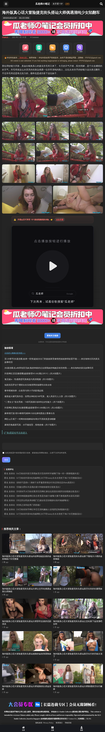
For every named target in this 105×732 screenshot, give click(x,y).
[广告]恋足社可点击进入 (15, 433)
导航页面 (68, 723)
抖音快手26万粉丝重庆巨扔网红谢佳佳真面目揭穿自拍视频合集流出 (47, 491)
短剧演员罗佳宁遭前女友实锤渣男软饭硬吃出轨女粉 (28, 385)
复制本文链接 (52, 335)
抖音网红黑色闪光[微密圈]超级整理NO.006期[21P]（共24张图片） (34, 408)
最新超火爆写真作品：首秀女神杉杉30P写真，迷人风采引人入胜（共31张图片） (40, 396)
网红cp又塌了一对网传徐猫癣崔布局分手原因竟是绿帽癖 (30, 419)
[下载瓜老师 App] (67, 4)
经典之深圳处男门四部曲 (28, 505)
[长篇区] (39, 48)
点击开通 (59, 220)
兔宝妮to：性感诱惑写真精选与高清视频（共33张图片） (29, 379)
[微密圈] (66, 48)
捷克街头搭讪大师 (10, 18)
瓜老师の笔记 (42, 3)
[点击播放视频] (52, 266)
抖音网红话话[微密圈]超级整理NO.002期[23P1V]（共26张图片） (33, 373)
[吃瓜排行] (25, 48)
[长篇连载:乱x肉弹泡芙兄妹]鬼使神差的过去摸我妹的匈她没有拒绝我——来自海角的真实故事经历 (48, 368)
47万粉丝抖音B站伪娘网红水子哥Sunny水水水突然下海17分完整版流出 (49, 478)
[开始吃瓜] (52, 48)
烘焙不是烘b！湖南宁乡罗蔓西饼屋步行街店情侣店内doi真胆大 (45, 482)
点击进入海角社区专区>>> (14, 353)
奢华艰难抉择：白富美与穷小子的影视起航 (23, 391)
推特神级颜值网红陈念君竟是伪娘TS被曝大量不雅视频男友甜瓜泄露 (48, 496)
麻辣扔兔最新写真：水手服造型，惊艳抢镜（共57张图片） (31, 425)
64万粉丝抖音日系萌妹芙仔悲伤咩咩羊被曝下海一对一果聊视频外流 (47, 473)
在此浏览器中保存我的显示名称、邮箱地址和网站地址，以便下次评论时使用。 (36, 453)
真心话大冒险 (24, 18)
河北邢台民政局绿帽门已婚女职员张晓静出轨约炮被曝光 (42, 500)
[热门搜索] (80, 48)
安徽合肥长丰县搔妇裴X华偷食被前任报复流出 (38, 487)
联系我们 (59, 723)
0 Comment (34, 37)
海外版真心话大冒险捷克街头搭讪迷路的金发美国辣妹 (26, 654)
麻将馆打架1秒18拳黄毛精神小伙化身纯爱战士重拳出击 (29, 413)
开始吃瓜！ (6, 37)
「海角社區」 (23, 58)
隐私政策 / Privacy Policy (44, 723)
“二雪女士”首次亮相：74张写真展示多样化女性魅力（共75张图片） (35, 402)
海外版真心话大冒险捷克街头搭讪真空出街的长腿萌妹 (77, 589)
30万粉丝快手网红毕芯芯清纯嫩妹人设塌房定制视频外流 (42, 509)
